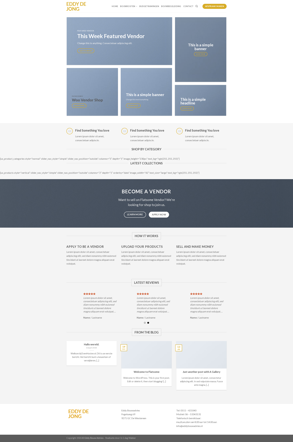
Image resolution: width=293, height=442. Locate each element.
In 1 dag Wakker (128, 438)
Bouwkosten (127, 6)
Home (115, 6)
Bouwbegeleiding (171, 6)
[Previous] (64, 307)
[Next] (228, 307)
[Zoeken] (196, 6)
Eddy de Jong (76, 6)
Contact (188, 6)
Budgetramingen (149, 6)
